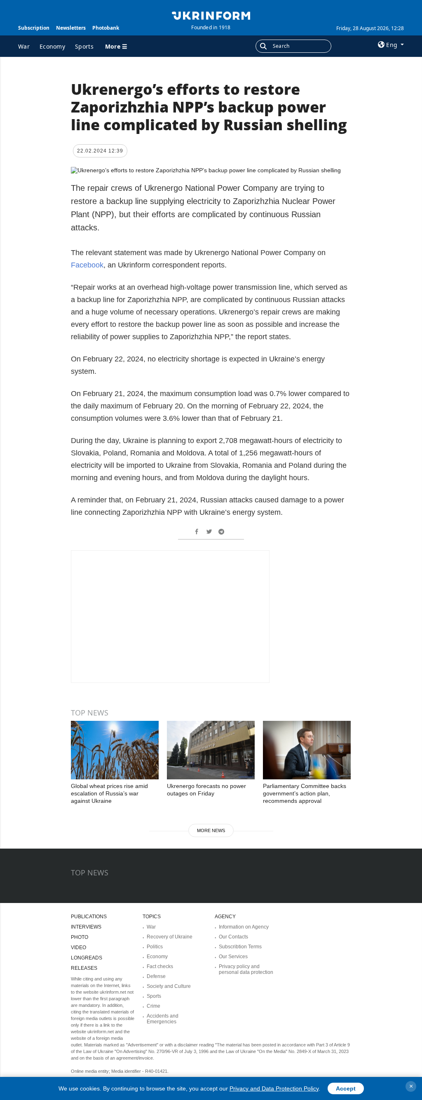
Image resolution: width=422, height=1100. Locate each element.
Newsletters (71, 27)
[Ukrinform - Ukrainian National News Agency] (211, 14)
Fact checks (160, 966)
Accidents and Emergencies (162, 1019)
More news (211, 830)
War (24, 46)
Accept (346, 1088)
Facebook (87, 265)
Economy (52, 46)
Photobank (105, 27)
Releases (84, 968)
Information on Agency (244, 927)
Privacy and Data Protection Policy (274, 1088)
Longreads (86, 958)
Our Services (233, 956)
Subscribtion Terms (240, 947)
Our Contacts (233, 937)
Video (78, 947)
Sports (84, 46)
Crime (153, 1006)
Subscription (33, 27)
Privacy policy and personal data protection (246, 969)
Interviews (86, 927)
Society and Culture (169, 986)
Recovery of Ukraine (169, 937)
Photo (79, 937)
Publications (89, 916)
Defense (156, 976)
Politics (155, 947)
